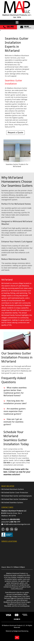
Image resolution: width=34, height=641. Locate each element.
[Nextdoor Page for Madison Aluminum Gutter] (11, 530)
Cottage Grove (16, 596)
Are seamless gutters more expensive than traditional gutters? (15, 411)
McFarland (23, 600)
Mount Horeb (20, 602)
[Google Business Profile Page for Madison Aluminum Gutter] (7, 530)
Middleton (7, 602)
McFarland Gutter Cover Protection (14, 492)
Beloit (26, 594)
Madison (20, 594)
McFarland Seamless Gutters (12, 502)
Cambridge (8, 596)
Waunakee (7, 606)
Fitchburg (27, 598)
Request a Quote (15, 133)
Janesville (10, 600)
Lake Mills (16, 600)
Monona (13, 602)
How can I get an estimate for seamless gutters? (13, 422)
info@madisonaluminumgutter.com (16, 524)
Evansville (20, 598)
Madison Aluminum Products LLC (14, 625)
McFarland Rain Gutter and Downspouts (16, 496)
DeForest (7, 598)
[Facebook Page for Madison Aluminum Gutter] (2, 530)
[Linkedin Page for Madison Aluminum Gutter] (16, 530)
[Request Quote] (25, 28)
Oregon (28, 602)
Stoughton (10, 604)
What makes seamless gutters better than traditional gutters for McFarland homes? (15, 391)
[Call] (8, 28)
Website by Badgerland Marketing (17, 631)
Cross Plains (26, 596)
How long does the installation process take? (15, 402)
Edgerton (13, 598)
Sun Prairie (18, 604)
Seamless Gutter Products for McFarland (17, 165)
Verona (24, 604)
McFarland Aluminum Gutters (12, 489)
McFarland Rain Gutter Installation (14, 499)
